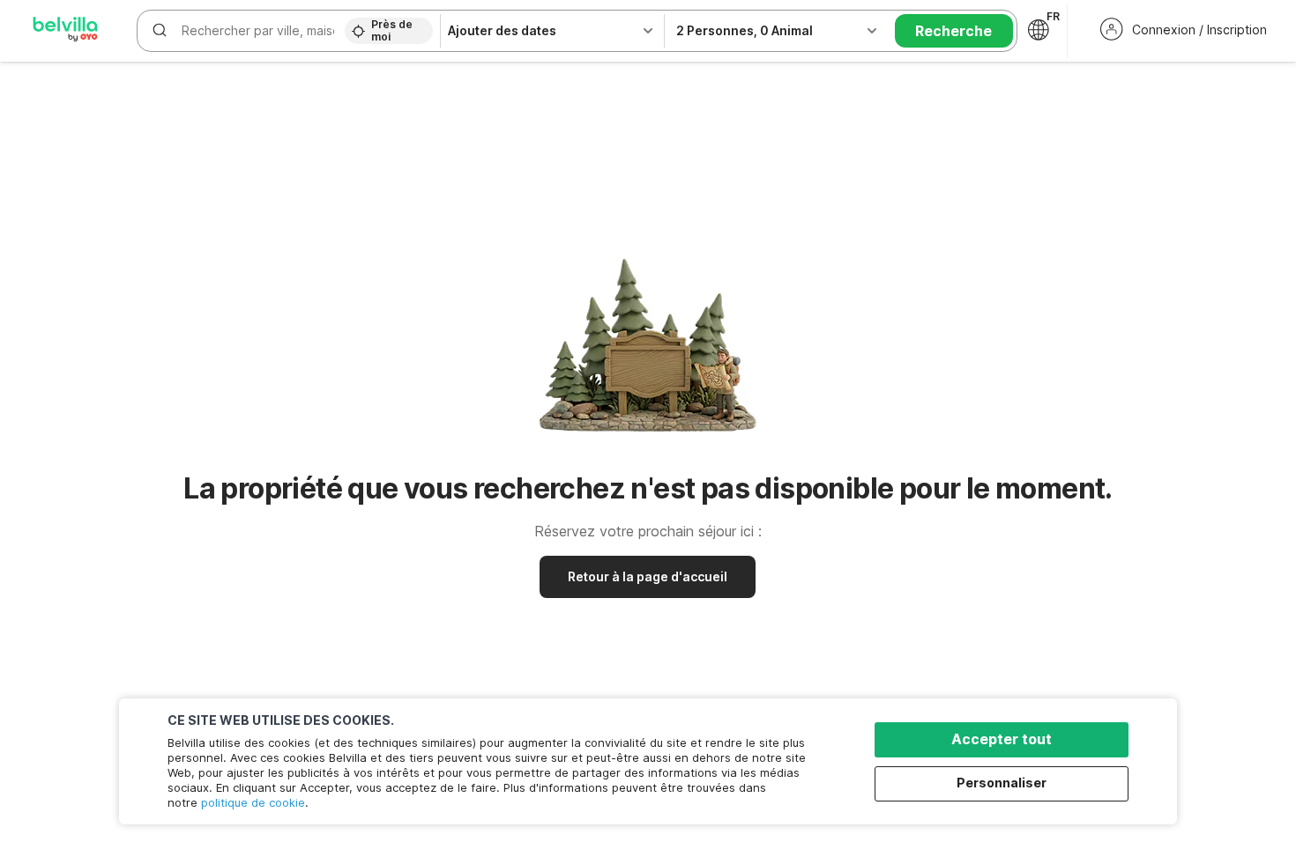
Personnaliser (1001, 782)
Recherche (953, 31)
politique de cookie (253, 802)
